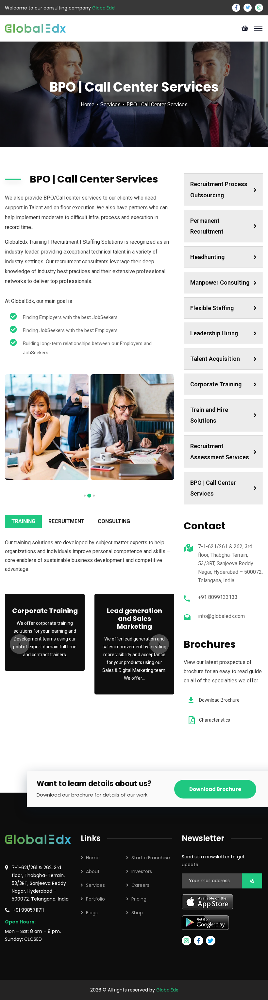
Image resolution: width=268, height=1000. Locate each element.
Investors (141, 871)
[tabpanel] (47, 427)
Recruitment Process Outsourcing (218, 190)
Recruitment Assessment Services (219, 452)
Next (159, 644)
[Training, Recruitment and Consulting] (35, 28)
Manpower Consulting (219, 282)
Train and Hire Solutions (209, 415)
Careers (140, 885)
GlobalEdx (167, 990)
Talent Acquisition (215, 358)
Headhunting (207, 257)
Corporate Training (45, 610)
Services (110, 104)
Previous (19, 644)
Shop (137, 912)
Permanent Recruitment (207, 226)
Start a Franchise (150, 857)
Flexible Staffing (212, 308)
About (93, 871)
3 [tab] (85, 496)
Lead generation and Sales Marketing (134, 618)
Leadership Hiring (214, 333)
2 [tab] (89, 496)
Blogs (92, 912)
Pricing (138, 899)
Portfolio (95, 899)
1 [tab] (94, 496)
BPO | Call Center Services (213, 488)
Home (87, 104)
